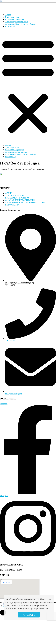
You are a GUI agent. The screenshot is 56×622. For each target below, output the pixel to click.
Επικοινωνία (10, 26)
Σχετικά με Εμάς (12, 17)
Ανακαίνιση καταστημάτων (16, 22)
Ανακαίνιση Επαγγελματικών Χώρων (20, 24)
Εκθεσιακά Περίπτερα (14, 19)
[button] (28, 86)
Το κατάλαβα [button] (29, 615)
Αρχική (8, 15)
